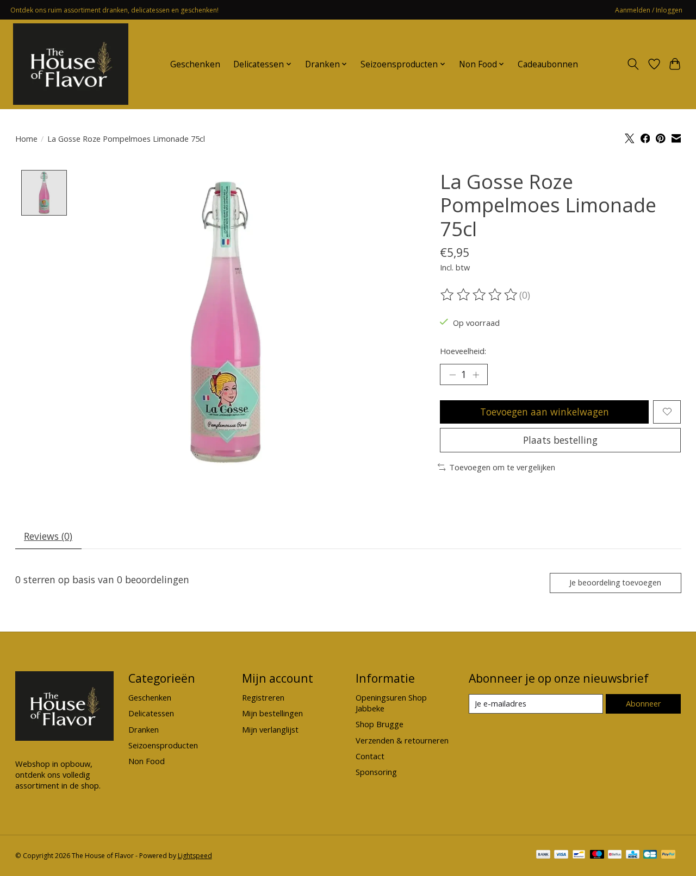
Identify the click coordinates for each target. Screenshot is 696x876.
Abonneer (643, 703)
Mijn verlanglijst (270, 729)
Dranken (143, 729)
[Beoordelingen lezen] (479, 295)
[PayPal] (668, 855)
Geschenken (195, 64)
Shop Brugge (379, 724)
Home (26, 138)
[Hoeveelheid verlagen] (452, 374)
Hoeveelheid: (463, 350)
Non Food (146, 760)
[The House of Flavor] (70, 64)
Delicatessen (151, 713)
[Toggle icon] (633, 64)
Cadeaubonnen (548, 64)
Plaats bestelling (560, 439)
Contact (370, 756)
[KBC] (632, 855)
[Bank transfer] (543, 855)
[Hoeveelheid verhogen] (475, 374)
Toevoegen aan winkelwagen (544, 411)
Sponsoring (376, 771)
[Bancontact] (579, 855)
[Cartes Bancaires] (650, 855)
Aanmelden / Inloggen (648, 10)
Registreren (263, 697)
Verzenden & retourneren (402, 740)
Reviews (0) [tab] (48, 536)
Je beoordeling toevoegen (615, 582)
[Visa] (561, 855)
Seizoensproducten (163, 745)
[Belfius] (615, 855)
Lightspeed (195, 855)
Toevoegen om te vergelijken (502, 467)
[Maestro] (597, 855)
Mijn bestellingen (272, 713)
